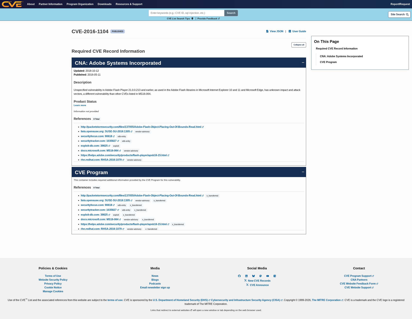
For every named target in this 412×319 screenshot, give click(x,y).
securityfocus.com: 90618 (97, 136)
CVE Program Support (358, 276)
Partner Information (50, 4)
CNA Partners (359, 279)
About (31, 4)
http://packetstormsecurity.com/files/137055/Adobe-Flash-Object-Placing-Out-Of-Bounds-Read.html (141, 127)
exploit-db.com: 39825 (94, 145)
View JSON (276, 31)
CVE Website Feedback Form (358, 283)
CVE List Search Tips (178, 18)
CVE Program (328, 62)
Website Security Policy (53, 279)
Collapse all (299, 45)
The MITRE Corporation (326, 300)
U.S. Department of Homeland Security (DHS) (180, 300)
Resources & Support (129, 4)
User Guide (299, 31)
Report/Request (400, 4)
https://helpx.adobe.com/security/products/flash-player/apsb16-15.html (124, 155)
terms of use (115, 300)
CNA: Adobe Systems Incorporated (341, 56)
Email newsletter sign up (155, 287)
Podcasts (155, 283)
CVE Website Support (358, 287)
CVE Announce (259, 285)
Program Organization (80, 4)
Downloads (105, 4)
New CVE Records (259, 280)
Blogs (155, 279)
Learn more (80, 105)
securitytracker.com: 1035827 (99, 141)
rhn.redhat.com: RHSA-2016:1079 (101, 159)
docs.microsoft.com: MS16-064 (100, 150)
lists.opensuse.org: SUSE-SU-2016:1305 (106, 131)
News (155, 276)
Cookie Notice (53, 287)
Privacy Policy (53, 283)
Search (231, 13)
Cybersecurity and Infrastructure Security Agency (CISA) (245, 300)
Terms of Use (53, 276)
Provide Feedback (207, 18)
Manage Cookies (53, 291)
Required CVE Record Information (337, 48)
